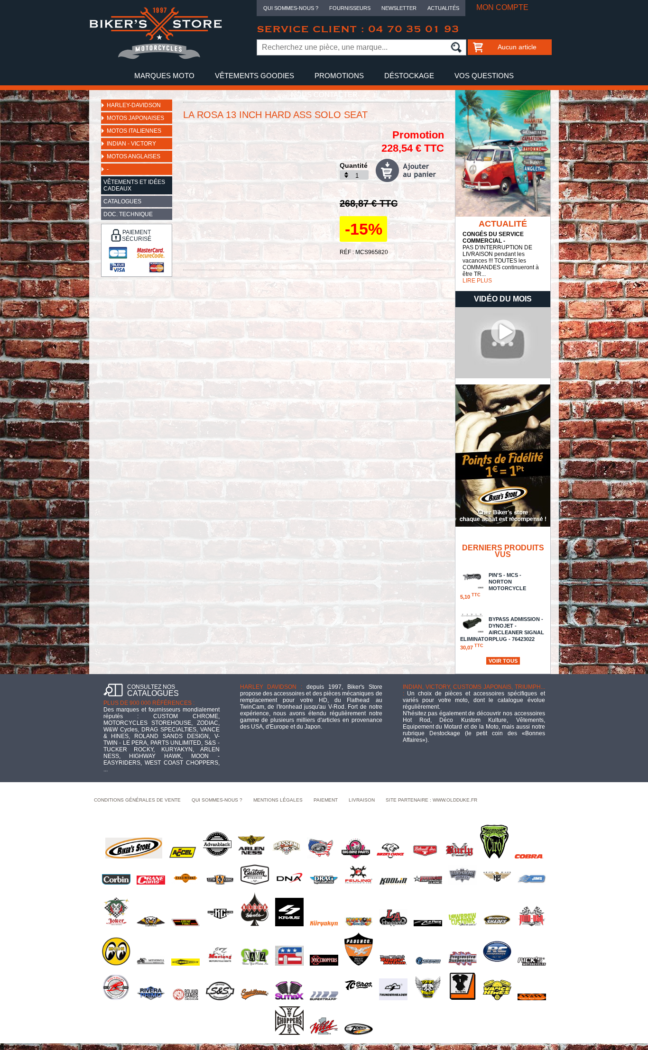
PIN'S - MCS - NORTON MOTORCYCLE (493, 586)
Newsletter (399, 8)
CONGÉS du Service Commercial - (493, 237)
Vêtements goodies (254, 76)
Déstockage (409, 76)
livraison (362, 800)
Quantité (354, 165)
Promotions (339, 76)
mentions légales (278, 800)
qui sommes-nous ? (217, 800)
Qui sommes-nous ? (290, 8)
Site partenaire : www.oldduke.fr (431, 800)
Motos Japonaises (135, 118)
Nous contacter (324, 95)
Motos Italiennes (134, 131)
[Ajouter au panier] (410, 170)
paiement (326, 800)
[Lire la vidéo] (502, 376)
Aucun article (517, 47)
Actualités (443, 8)
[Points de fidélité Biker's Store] (502, 524)
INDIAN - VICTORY (131, 143)
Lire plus (477, 280)
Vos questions (484, 76)
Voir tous (503, 661)
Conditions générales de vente (137, 800)
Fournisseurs (349, 8)
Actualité (503, 223)
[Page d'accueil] (155, 57)
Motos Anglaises (133, 156)
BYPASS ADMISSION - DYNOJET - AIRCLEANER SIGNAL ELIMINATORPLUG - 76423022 (502, 633)
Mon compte (502, 7)
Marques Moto (164, 76)
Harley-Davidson (134, 105)
